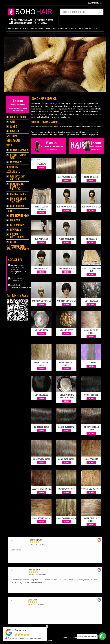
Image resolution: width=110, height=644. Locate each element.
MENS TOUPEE (51, 28)
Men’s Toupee (13, 140)
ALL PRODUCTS (18, 28)
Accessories (13, 171)
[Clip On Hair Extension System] (48, 146)
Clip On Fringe (17, 206)
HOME (8, 28)
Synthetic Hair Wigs (18, 156)
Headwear (15, 229)
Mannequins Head (19, 215)
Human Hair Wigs (19, 150)
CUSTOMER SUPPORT (73, 29)
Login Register (95, 2)
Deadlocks (12, 167)
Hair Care (15, 220)
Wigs (9, 145)
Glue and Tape (17, 225)
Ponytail (14, 131)
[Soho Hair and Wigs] (30, 12)
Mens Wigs (16, 162)
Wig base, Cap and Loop (17, 178)
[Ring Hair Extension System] (86, 146)
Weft (12, 122)
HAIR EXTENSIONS (38, 28)
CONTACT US (89, 29)
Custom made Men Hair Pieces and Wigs (17, 248)
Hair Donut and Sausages (18, 200)
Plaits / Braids (18, 194)
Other (13, 242)
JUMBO (13, 126)
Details (41, 167)
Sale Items (11, 136)
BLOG (59, 29)
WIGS (27, 28)
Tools (9, 211)
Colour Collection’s (17, 236)
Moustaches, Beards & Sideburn (17, 186)
